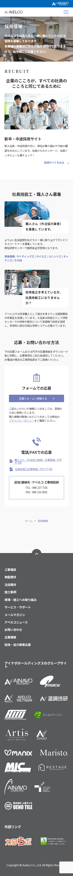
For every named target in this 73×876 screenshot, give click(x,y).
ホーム (29, 521)
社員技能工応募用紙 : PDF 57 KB (33, 469)
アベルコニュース (16, 622)
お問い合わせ (13, 629)
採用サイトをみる (54, 162)
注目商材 (10, 584)
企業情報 (10, 637)
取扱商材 (10, 577)
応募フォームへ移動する (33, 398)
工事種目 (10, 569)
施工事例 (10, 592)
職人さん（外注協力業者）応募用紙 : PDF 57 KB (38, 461)
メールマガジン (14, 614)
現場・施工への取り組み (20, 599)
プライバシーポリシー (21, 420)
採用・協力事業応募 (17, 644)
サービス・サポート (17, 607)
